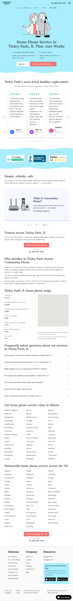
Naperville (52, 438)
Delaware (29, 478)
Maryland (29, 492)
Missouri (7, 499)
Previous (29, 225)
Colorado (51, 474)
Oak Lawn (30, 441)
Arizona (51, 471)
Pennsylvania (31, 512)
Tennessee (52, 516)
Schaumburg (31, 452)
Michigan (7, 495)
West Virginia (53, 523)
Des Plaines (8, 427)
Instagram (47, 560)
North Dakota (9, 509)
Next (44, 225)
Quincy (28, 448)
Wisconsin (8, 526)
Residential (27, 8)
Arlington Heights (11, 410)
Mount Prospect (32, 438)
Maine (6, 492)
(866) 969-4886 (60, 3)
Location (36, 8)
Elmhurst (8, 431)
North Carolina (53, 505)
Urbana (7, 459)
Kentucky (29, 488)
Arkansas (7, 474)
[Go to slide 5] (38, 141)
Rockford (51, 448)
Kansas (7, 488)
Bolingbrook (8, 417)
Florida (50, 478)
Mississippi (52, 495)
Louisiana (51, 488)
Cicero (50, 421)
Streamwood (31, 455)
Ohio (28, 509)
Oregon (7, 512)
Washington (30, 523)
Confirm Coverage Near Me (36, 245)
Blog (27, 572)
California (29, 474)
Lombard (51, 434)
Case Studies (13, 569)
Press (28, 563)
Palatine (29, 445)
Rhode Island (53, 512)
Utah (28, 519)
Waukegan (30, 459)
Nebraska (51, 499)
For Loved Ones (14, 560)
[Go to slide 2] (34, 141)
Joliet (28, 434)
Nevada (7, 502)
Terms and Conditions (8, 592)
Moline (6, 438)
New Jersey (52, 502)
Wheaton (51, 459)
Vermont (51, 519)
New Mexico (8, 505)
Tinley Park (52, 455)
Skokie (50, 452)
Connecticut (9, 478)
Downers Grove (32, 427)
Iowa (50, 485)
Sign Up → (23, 64)
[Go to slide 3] (35, 141)
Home (18, 8)
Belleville (7, 414)
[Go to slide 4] (37, 141)
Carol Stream (53, 417)
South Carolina (10, 516)
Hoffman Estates (10, 434)
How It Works (13, 575)
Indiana (29, 485)
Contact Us (30, 569)
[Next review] (68, 116)
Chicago (29, 421)
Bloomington (53, 414)
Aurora (28, 410)
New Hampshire (32, 502)
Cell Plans (12, 566)
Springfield (8, 455)
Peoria (50, 445)
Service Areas (13, 578)
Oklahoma (52, 509)
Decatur (29, 424)
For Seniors (12, 557)
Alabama (7, 471)
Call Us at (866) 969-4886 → (43, 64)
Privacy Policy (18, 592)
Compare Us (12, 572)
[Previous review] (4, 116)
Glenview (51, 431)
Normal (7, 441)
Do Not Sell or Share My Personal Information (32, 592)
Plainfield (7, 448)
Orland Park (8, 445)
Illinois (44, 8)
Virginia (7, 523)
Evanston (29, 431)
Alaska (28, 471)
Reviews (29, 566)
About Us (29, 557)
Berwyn (29, 414)
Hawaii (28, 481)
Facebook (47, 557)
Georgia (7, 481)
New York (29, 505)
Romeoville (8, 452)
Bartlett (51, 410)
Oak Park (51, 441)
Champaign (8, 421)
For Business (13, 563)
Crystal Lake (9, 424)
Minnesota (30, 495)
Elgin (50, 427)
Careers (29, 560)
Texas (6, 519)
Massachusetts (54, 492)
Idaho (50, 481)
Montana (29, 499)
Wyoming (29, 526)
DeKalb (51, 424)
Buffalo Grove (31, 417)
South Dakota (31, 516)
